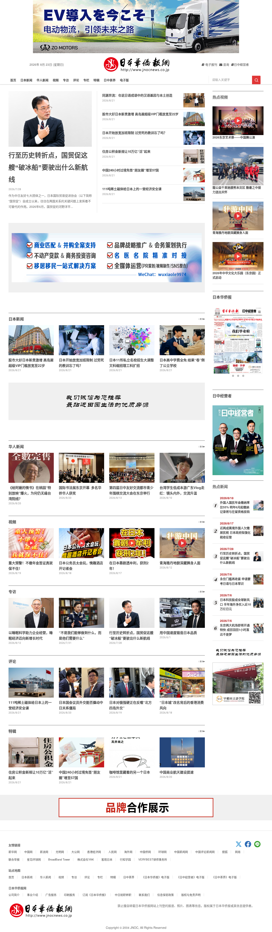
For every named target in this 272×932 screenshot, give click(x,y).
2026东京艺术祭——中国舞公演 (233, 137)
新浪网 (44, 852)
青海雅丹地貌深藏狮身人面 (180, 562)
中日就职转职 (123, 895)
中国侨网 (145, 852)
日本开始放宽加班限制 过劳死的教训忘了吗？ (134, 132)
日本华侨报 (222, 297)
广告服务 (51, 895)
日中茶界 (110, 80)
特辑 (96, 80)
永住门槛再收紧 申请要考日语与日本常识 (235, 581)
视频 (56, 80)
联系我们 (144, 895)
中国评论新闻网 (205, 852)
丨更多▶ (201, 319)
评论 (76, 80)
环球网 (162, 852)
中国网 (28, 852)
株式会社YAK (85, 859)
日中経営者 (241, 64)
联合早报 (14, 859)
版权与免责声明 (191, 895)
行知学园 (125, 859)
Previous (216, 342)
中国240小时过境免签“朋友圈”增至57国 (130, 170)
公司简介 (14, 895)
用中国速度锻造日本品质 (178, 632)
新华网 (12, 852)
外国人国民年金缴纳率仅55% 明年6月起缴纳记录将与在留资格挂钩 (235, 507)
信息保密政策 (165, 895)
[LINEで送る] (259, 846)
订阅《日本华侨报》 (94, 895)
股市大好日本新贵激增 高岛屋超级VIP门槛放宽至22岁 (140, 114)
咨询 (225, 64)
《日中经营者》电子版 (190, 877)
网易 (238, 852)
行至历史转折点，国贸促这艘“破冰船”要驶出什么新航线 (48, 167)
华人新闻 (42, 80)
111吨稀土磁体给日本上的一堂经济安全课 (132, 189)
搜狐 (225, 852)
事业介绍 (32, 895)
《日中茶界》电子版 (224, 877)
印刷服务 (69, 895)
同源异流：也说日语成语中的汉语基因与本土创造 (137, 95)
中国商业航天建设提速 (177, 772)
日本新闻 (26, 80)
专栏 (86, 80)
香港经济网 (94, 852)
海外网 (128, 852)
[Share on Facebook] (249, 846)
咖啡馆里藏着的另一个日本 (129, 772)
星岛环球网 (34, 859)
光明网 (60, 852)
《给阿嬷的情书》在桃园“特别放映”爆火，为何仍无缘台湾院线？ (29, 493)
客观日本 (106, 859)
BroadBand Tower (59, 859)
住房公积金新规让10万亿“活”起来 (126, 151)
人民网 (112, 852)
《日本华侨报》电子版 (155, 877)
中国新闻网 (181, 852)
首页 (13, 80)
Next (260, 342)
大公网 (75, 852)
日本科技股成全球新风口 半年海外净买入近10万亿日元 (235, 604)
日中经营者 (222, 396)
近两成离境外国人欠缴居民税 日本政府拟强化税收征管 (235, 532)
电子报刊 (210, 64)
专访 (66, 80)
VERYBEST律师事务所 (152, 859)
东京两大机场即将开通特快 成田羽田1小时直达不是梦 (235, 629)
